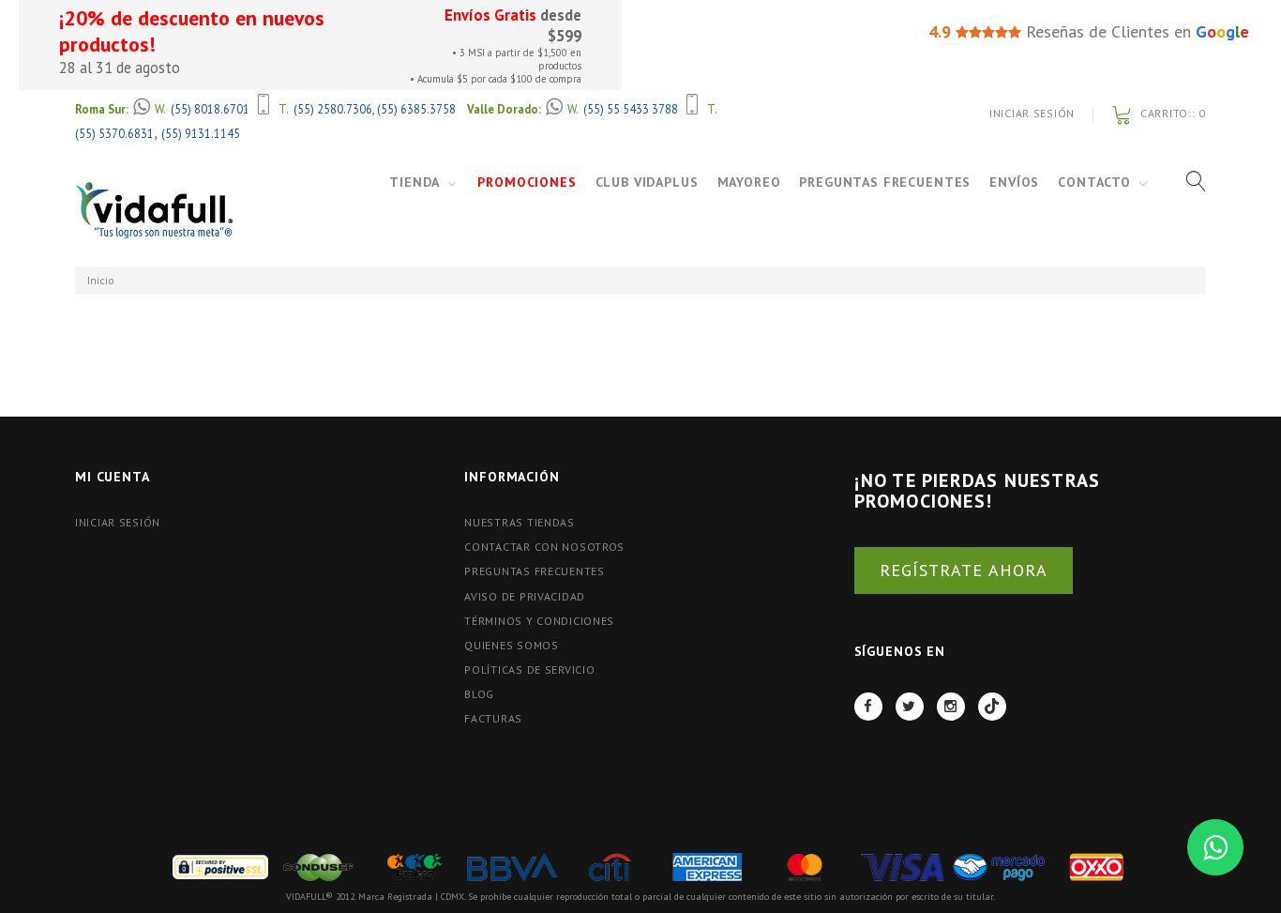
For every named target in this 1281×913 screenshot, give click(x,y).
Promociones (526, 182)
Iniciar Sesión (1032, 113)
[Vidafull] (154, 210)
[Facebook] (868, 706)
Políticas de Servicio (529, 669)
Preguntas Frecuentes (885, 182)
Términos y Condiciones (539, 621)
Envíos (1014, 182)
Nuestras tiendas (519, 522)
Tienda (414, 182)
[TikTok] (992, 706)
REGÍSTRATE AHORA (963, 570)
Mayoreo (749, 182)
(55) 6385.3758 (416, 108)
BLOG (479, 694)
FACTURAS (493, 718)
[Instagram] (951, 706)
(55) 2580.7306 (333, 108)
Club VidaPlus (647, 182)
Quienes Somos (511, 645)
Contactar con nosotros (544, 547)
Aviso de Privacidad (524, 596)
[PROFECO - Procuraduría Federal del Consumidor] (414, 866)
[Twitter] (910, 706)
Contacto (1094, 182)
